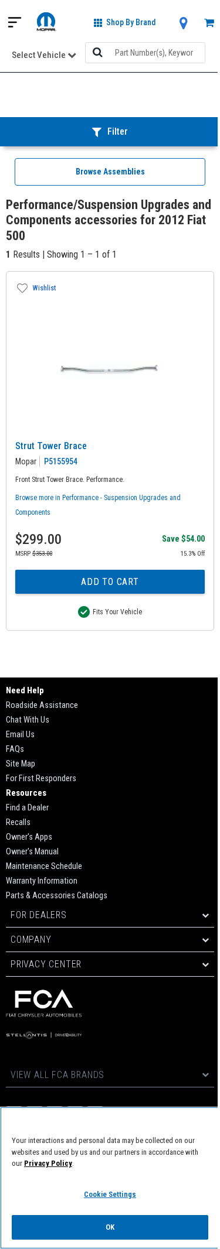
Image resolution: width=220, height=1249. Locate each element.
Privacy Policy (48, 1163)
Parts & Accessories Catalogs (56, 896)
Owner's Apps (29, 837)
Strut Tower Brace (51, 445)
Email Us (20, 735)
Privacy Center (46, 964)
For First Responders (41, 778)
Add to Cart (110, 581)
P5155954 (60, 461)
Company (31, 939)
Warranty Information (41, 881)
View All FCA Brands (57, 1074)
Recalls (18, 822)
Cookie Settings (110, 1194)
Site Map (20, 764)
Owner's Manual (32, 852)
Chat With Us (27, 720)
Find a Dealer (27, 808)
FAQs (15, 749)
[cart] (209, 23)
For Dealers (39, 915)
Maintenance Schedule (44, 866)
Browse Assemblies (110, 171)
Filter (117, 131)
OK (110, 1227)
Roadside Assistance (42, 705)
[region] (110, 1178)
